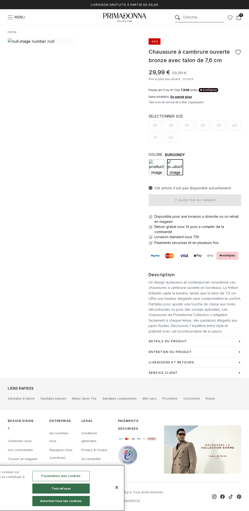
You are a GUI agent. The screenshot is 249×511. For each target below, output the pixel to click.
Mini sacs (149, 398)
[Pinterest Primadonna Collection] (239, 496)
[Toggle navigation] (10, 17)
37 (187, 125)
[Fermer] (116, 487)
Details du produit (168, 341)
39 (218, 125)
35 (155, 125)
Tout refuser (61, 488)
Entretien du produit (170, 352)
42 (171, 137)
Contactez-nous (20, 441)
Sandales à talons (21, 398)
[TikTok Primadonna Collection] (231, 496)
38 (202, 125)
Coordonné (191, 398)
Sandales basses (53, 398)
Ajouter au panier (196, 200)
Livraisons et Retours (171, 362)
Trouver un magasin (22, 459)
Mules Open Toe (84, 398)
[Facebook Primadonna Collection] (222, 496)
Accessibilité (91, 459)
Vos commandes (20, 450)
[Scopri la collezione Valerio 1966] (202, 450)
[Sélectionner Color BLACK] (157, 167)
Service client (163, 373)
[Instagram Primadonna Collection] (214, 496)
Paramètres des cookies (60, 476)
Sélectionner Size (166, 116)
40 (234, 125)
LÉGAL (87, 421)
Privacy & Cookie (94, 450)
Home (12, 32)
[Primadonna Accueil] (124, 17)
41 (155, 137)
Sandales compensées (119, 398)
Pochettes (170, 398)
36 (171, 125)
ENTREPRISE (60, 421)
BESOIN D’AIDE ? (21, 424)
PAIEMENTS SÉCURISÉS (128, 424)
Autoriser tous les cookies (61, 501)
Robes (210, 398)
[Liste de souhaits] (230, 17)
